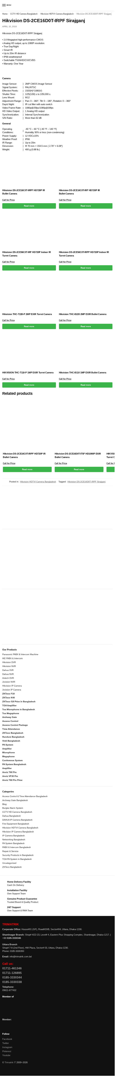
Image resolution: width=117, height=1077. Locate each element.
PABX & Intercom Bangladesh (16, 847)
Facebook (7, 1039)
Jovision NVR (8, 682)
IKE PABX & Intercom (12, 658)
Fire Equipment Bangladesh (15, 824)
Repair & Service (10, 851)
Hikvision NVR (9, 666)
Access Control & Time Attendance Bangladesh (25, 796)
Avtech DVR (8, 678)
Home (4, 14)
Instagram (7, 1047)
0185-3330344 (12, 977)
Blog (4, 804)
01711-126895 (12, 972)
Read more (29, 206)
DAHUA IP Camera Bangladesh (17, 820)
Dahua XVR (8, 670)
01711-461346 (12, 968)
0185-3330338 (12, 982)
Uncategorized (9, 863)
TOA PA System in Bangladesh (17, 859)
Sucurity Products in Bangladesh (18, 855)
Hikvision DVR (9, 662)
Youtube (6, 1055)
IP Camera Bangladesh (13, 835)
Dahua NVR (8, 674)
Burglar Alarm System (12, 808)
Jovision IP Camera (11, 689)
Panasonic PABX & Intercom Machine (20, 654)
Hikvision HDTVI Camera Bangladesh (57, 14)
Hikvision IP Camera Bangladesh (18, 831)
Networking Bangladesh (13, 839)
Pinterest (6, 1051)
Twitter (5, 1043)
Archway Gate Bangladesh (15, 800)
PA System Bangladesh (13, 843)
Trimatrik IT (10, 1062)
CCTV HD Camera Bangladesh (23, 14)
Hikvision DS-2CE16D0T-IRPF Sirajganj (86, 482)
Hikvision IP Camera (12, 686)
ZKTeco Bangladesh (12, 867)
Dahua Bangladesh (11, 816)
